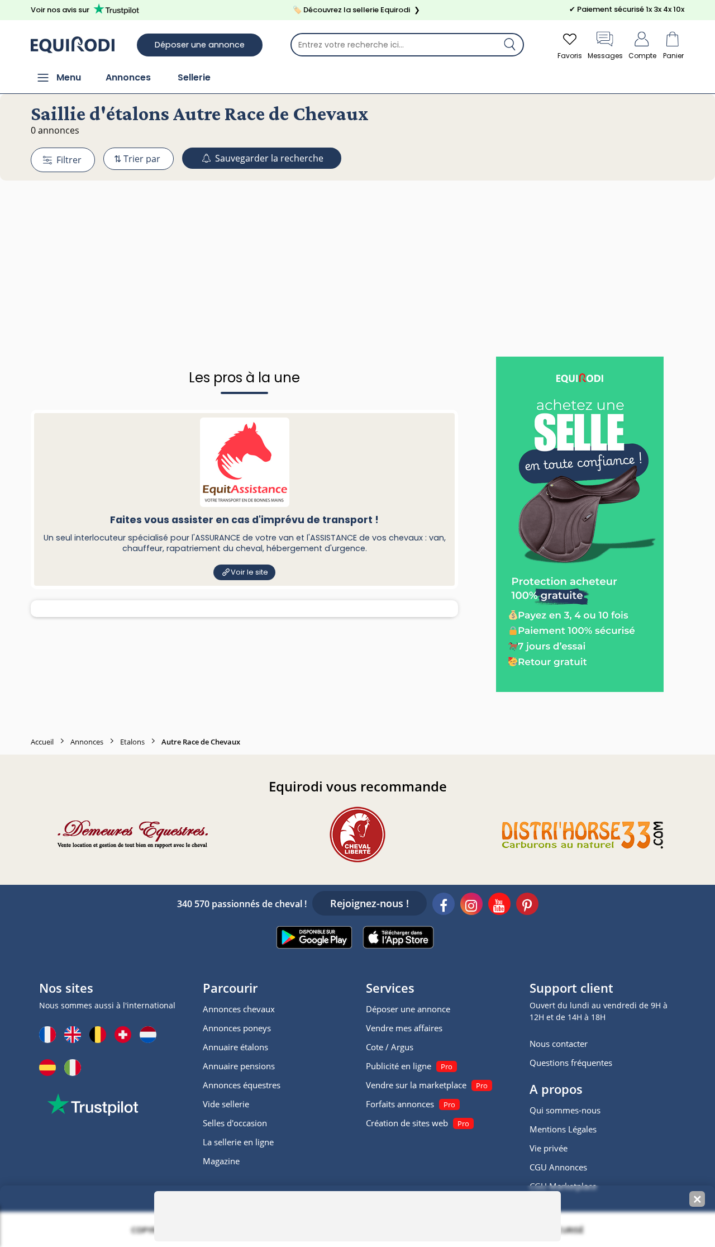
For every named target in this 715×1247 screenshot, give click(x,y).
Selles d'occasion (235, 1123)
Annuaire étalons (235, 1046)
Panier (673, 55)
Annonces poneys (237, 1027)
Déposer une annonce (200, 44)
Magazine (221, 1161)
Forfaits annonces (400, 1104)
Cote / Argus (389, 1046)
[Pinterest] (527, 905)
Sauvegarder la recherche (268, 158)
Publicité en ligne (398, 1065)
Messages (605, 55)
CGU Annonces (558, 1167)
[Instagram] (471, 905)
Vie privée (549, 1148)
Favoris (569, 55)
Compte (642, 55)
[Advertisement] (357, 248)
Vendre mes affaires (404, 1027)
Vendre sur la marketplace (416, 1084)
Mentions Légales (563, 1129)
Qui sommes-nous (565, 1110)
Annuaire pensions (239, 1065)
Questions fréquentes (571, 1062)
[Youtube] (499, 905)
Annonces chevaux (239, 1008)
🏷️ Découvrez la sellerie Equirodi (356, 9)
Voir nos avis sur (60, 9)
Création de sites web (407, 1123)
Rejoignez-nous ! (369, 903)
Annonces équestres (241, 1084)
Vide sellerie (226, 1104)
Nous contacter (559, 1043)
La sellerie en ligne (238, 1142)
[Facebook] (443, 905)
